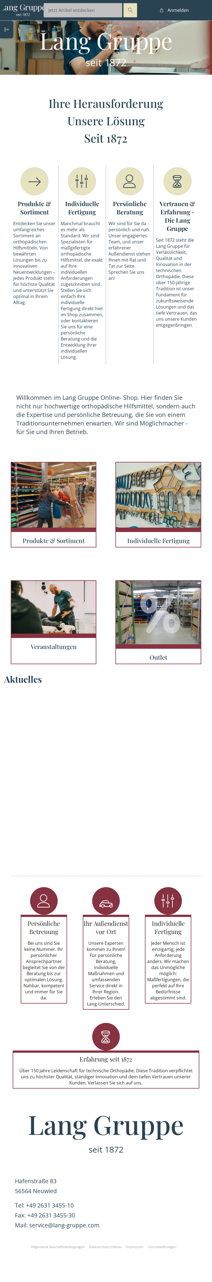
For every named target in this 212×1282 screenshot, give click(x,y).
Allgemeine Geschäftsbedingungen (58, 1246)
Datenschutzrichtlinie (105, 1246)
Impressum (135, 1246)
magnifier (130, 10)
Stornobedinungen (162, 1246)
